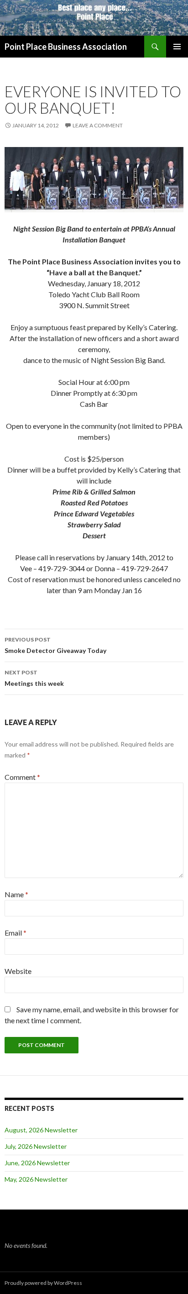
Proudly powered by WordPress (43, 1282)
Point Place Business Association (66, 47)
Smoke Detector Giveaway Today (55, 645)
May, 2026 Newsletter (36, 1179)
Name (16, 894)
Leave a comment (98, 125)
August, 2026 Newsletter (41, 1130)
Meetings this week (34, 678)
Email (15, 932)
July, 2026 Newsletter (36, 1146)
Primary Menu (177, 47)
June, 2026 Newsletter (37, 1163)
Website (18, 971)
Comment (22, 777)
